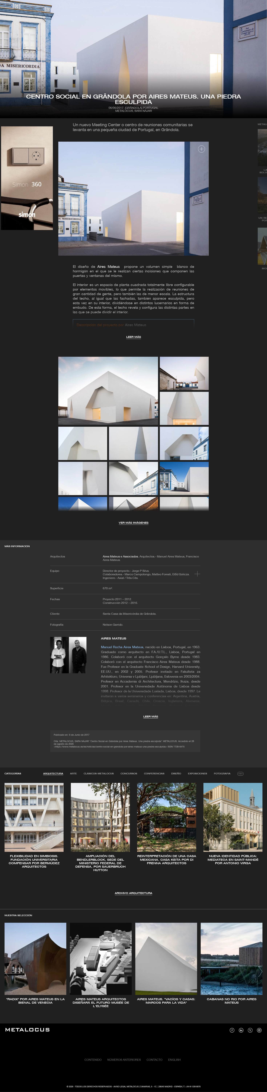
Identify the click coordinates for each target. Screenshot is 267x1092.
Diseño (176, 774)
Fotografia (222, 774)
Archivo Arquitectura (133, 893)
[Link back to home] (27, 1030)
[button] (11, 838)
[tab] (53, 774)
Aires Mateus (108, 267)
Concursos (129, 774)
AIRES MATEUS (113, 638)
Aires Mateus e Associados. (121, 556)
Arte (73, 774)
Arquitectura (53, 774)
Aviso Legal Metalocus (126, 1087)
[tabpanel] (133, 839)
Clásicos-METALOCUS (99, 774)
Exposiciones (197, 774)
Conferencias (154, 774)
